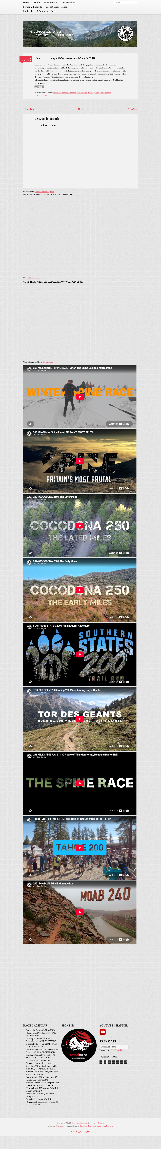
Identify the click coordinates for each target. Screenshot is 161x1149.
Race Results (50, 2)
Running (72, 93)
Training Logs (93, 93)
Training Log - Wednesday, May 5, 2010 (65, 58)
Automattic (60, 1126)
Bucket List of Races (56, 7)
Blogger (101, 1123)
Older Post (132, 109)
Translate (119, 1050)
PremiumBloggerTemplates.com (100, 1126)
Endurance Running (60, 93)
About (36, 2)
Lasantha (83, 1126)
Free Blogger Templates (81, 1131)
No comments (41, 95)
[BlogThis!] (38, 86)
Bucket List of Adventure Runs (39, 11)
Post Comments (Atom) (45, 191)
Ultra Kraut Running (79, 1123)
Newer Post (29, 109)
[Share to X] (40, 86)
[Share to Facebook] (43, 86)
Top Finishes (68, 2)
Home (26, 2)
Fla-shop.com (34, 278)
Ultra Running (105, 93)
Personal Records (32, 7)
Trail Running (81, 93)
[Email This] (35, 86)
